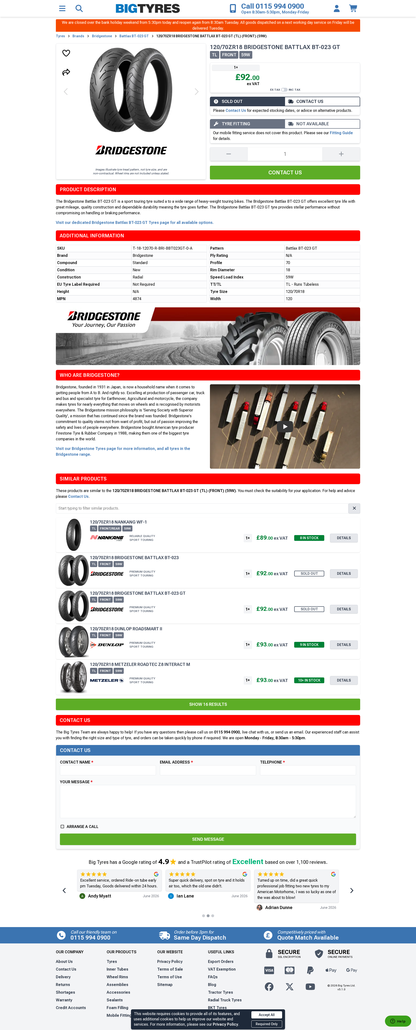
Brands (78, 36)
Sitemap (165, 984)
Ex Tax (275, 89)
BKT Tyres (217, 1007)
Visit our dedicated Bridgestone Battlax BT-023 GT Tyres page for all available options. (135, 222)
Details (344, 538)
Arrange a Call (82, 827)
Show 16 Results (208, 704)
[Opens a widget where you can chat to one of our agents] (398, 1022)
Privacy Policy (225, 1024)
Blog (212, 984)
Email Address (175, 762)
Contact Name (75, 762)
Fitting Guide (341, 133)
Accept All (267, 1015)
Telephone (271, 762)
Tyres (60, 36)
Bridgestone (102, 36)
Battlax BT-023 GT (134, 36)
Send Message (208, 839)
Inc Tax (294, 89)
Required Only (267, 1024)
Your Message (75, 782)
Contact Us (236, 110)
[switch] (284, 90)
